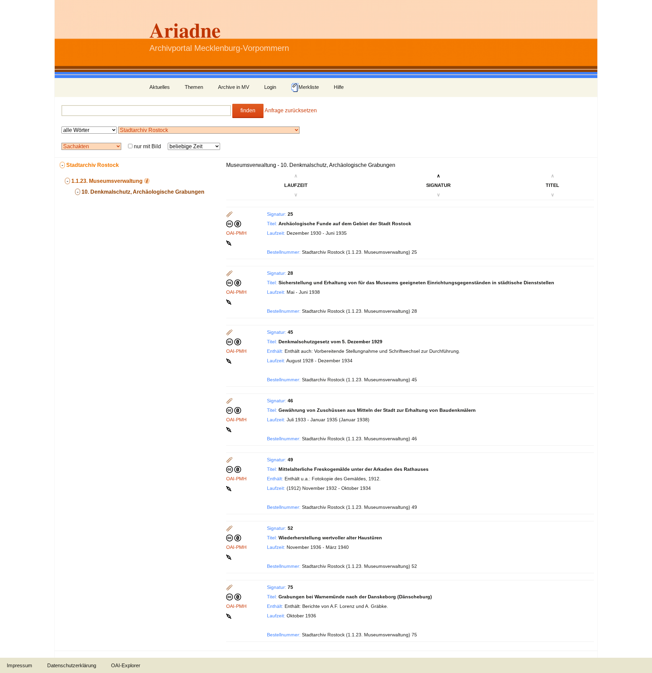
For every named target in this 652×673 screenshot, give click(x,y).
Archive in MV (233, 87)
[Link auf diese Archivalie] (229, 242)
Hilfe (339, 87)
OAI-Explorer (125, 665)
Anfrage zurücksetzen (291, 110)
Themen (194, 87)
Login (270, 87)
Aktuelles (159, 87)
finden (247, 110)
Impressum (19, 665)
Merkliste (308, 87)
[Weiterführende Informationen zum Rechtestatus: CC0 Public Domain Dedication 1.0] (233, 223)
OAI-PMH (236, 233)
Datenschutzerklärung (71, 665)
